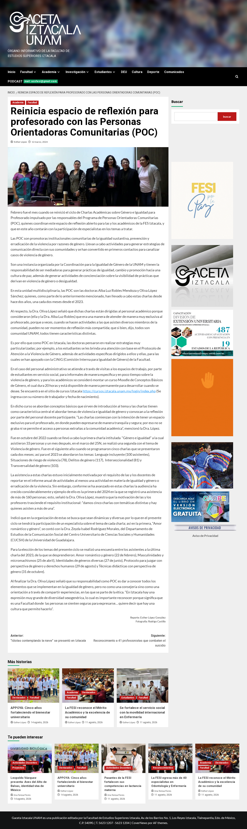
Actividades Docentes (24, 762)
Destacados (18, 697)
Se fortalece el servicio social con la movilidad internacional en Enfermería (142, 712)
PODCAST (32, 81)
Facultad (26, 72)
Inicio (11, 72)
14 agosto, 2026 (39, 722)
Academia (49, 72)
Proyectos (18, 767)
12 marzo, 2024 (40, 141)
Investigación (75, 72)
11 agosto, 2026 (94, 722)
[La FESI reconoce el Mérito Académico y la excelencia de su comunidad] (88, 685)
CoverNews (139, 823)
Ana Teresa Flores (22, 795)
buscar (227, 116)
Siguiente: (129, 640)
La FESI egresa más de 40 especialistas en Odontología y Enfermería (169, 782)
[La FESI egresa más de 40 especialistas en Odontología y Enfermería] (170, 758)
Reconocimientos (163, 767)
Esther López (20, 141)
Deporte (153, 72)
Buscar (177, 101)
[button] (236, 76)
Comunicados (174, 72)
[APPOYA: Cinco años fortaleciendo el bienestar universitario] (33, 685)
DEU (124, 72)
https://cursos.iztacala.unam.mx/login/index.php (119, 391)
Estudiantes (103, 72)
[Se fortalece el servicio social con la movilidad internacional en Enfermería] (142, 685)
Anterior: (48, 638)
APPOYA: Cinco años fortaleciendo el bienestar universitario (30, 712)
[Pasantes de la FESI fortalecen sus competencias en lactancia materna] (123, 758)
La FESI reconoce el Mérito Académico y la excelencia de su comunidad (87, 712)
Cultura (137, 72)
